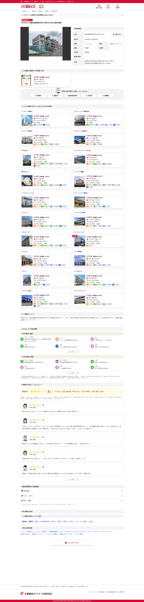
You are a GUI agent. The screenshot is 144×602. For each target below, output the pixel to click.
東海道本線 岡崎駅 (92, 63)
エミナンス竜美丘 (41, 531)
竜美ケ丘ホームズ (66, 534)
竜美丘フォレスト (38, 534)
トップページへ (73, 543)
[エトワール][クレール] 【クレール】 (100, 531)
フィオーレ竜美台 (52, 534)
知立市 (71, 521)
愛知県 (34, 11)
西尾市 (85, 521)
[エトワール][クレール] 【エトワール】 (72, 531)
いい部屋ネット (24, 11)
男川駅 (47, 11)
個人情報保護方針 (111, 592)
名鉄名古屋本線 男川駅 (93, 61)
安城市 (59, 521)
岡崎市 (40, 11)
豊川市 (53, 521)
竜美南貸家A (53, 531)
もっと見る (71, 479)
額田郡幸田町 (73, 95)
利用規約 (101, 592)
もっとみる (71, 351)
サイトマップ (93, 592)
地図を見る (118, 34)
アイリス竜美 (78, 534)
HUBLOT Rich (25, 534)
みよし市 (78, 521)
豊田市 (65, 521)
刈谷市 (91, 521)
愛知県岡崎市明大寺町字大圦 (94, 34)
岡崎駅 (106, 95)
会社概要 (121, 592)
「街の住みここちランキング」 (40, 397)
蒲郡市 (56, 95)
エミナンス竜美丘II (26, 531)
